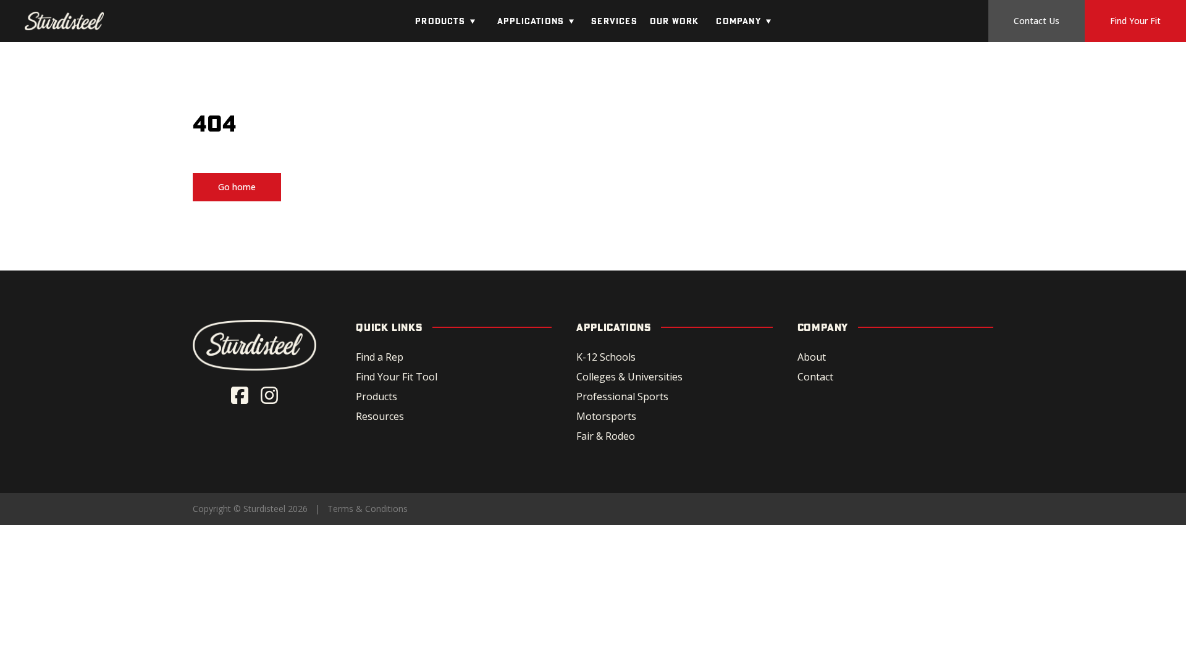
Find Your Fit (1135, 21)
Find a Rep (379, 357)
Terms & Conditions (367, 508)
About (811, 357)
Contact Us (1036, 21)
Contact (815, 377)
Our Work (674, 21)
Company (738, 21)
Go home (237, 187)
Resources (380, 416)
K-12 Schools (606, 357)
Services (614, 21)
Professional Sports (622, 396)
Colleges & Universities (629, 377)
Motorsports (606, 416)
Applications (530, 21)
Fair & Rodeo (605, 436)
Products (440, 21)
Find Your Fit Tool (396, 377)
